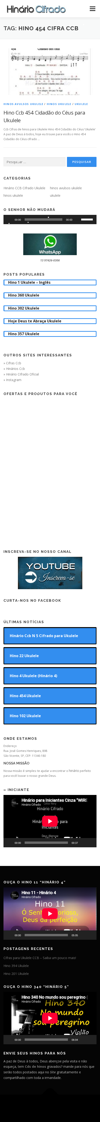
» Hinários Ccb (14, 368)
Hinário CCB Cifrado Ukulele (24, 188)
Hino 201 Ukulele (16, 973)
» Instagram (12, 380)
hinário (74, 770)
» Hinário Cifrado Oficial (21, 374)
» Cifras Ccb (12, 363)
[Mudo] (77, 219)
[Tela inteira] (90, 842)
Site (53, 1072)
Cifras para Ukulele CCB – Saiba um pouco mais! (39, 958)
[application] (50, 219)
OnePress (76, 1105)
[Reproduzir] (9, 219)
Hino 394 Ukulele (16, 965)
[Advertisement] (50, 469)
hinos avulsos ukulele (23, 104)
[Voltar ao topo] (50, 1094)
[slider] (87, 219)
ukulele (81, 104)
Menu (92, 9)
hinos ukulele (59, 104)
